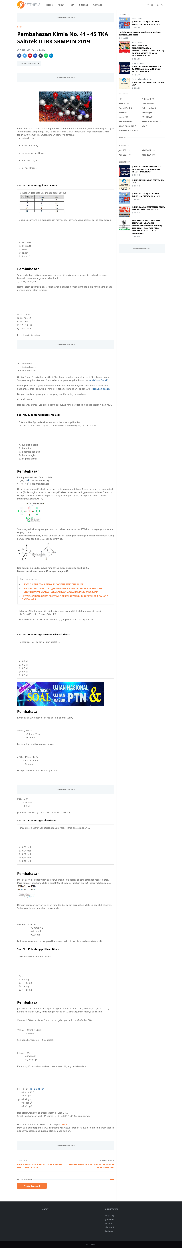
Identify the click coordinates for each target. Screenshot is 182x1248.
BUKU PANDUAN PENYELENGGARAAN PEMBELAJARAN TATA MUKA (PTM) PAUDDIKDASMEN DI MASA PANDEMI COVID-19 (148, 50)
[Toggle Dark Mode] (158, 5)
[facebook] (148, 4)
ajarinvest (109, 1227)
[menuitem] (49, 5)
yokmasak (109, 1219)
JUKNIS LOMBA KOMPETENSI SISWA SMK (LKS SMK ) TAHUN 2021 (148, 208)
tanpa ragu (110, 1215)
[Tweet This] (25, 55)
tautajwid (109, 1231)
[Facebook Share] (19, 55)
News (140, 18)
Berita (134, 18)
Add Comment (33, 1186)
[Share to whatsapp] (46, 55)
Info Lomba (142, 79)
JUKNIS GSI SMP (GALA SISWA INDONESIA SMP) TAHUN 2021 (53, 584)
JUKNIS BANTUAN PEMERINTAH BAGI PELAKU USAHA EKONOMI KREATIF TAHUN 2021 (146, 69)
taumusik (109, 1223)
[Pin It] (30, 55)
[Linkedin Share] (35, 55)
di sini (64, 1124)
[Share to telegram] (51, 55)
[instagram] (152, 4)
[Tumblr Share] (41, 55)
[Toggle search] (162, 4)
